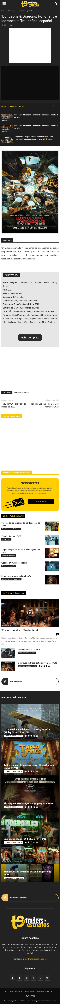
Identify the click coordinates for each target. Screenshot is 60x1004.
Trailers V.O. (6, 539)
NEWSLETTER (30, 996)
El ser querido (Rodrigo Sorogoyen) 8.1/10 (37, 663)
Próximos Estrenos (18, 898)
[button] (56, 3)
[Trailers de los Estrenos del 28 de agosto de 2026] (52, 526)
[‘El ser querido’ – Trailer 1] (8, 653)
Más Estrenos (15, 681)
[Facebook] (19, 978)
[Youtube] (47, 978)
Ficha (4, 142)
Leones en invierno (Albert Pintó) (16, 576)
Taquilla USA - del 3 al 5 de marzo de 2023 (13, 405)
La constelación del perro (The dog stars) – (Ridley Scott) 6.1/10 (27, 731)
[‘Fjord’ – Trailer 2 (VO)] (52, 540)
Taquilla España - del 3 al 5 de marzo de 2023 (45, 405)
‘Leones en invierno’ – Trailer (14, 563)
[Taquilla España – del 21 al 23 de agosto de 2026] (52, 553)
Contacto (18, 991)
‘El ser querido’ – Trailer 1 (29, 649)
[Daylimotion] (12, 977)
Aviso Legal (29, 991)
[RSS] (33, 978)
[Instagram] (26, 978)
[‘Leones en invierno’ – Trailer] (52, 566)
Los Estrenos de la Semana (11, 529)
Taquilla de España (8, 555)
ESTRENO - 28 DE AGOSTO (27, 666)
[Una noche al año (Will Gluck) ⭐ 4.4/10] (30, 828)
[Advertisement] (30, 45)
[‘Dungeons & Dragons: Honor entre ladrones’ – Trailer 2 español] (7, 117)
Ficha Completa (30, 337)
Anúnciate (9, 991)
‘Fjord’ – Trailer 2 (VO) (11, 536)
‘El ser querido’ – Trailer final (19, 630)
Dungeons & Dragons (21, 392)
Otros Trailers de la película (12, 106)
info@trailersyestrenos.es (35, 959)
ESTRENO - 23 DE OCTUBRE (11, 579)
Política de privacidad (44, 991)
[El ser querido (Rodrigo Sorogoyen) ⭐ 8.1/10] (8, 666)
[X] (40, 978)
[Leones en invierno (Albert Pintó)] (52, 579)
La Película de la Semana (13, 593)
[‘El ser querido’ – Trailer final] (30, 613)
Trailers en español (5, 119)
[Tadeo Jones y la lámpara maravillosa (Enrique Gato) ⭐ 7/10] (30, 757)
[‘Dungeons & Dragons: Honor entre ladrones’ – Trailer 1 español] (7, 128)
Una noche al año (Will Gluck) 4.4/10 (25, 839)
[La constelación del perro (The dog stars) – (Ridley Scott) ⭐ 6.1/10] (30, 721)
